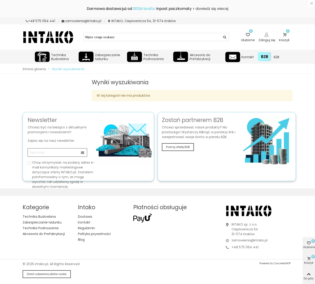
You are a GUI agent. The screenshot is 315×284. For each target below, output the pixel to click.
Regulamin (86, 228)
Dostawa (85, 216)
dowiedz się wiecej (212, 8)
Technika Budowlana (60, 56)
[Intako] (48, 37)
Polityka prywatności (94, 234)
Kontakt (247, 57)
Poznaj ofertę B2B (178, 147)
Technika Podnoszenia (153, 56)
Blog (81, 239)
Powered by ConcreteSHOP (275, 263)
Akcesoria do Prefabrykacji (200, 56)
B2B (276, 57)
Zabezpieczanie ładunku (107, 56)
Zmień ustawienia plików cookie (47, 274)
